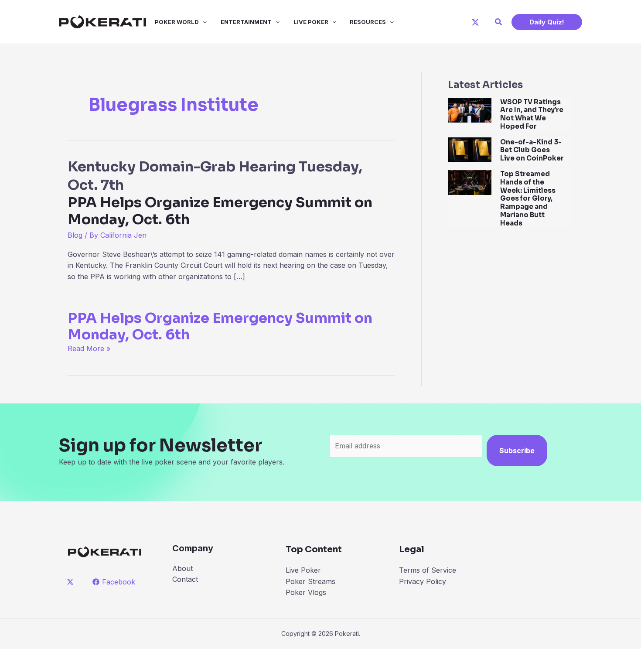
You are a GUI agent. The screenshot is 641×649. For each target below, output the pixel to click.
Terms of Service (427, 570)
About (182, 568)
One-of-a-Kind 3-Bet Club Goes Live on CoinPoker (532, 150)
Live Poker (310, 21)
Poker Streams (310, 581)
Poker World (177, 21)
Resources (368, 21)
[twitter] (71, 581)
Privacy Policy (422, 581)
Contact (185, 579)
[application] (203, 22)
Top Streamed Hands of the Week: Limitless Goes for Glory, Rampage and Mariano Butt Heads (528, 198)
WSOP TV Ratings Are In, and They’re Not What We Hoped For (531, 114)
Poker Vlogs (306, 592)
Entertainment (246, 21)
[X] (475, 22)
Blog (75, 235)
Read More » (89, 348)
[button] (499, 22)
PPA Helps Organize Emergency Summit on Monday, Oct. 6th (220, 326)
